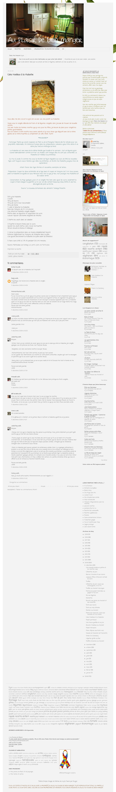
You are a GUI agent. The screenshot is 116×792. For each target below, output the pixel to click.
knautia (46, 760)
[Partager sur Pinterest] (38, 254)
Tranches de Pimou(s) (91, 346)
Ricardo (86, 515)
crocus (10, 758)
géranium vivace (40, 758)
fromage (13, 700)
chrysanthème (32, 756)
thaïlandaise (80, 721)
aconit (20, 753)
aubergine (86, 688)
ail (49, 687)
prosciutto (23, 714)
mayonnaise (79, 705)
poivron (60, 711)
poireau (11, 712)
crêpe (29, 696)
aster (36, 753)
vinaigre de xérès (45, 724)
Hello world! (87, 348)
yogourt (78, 724)
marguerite (57, 705)
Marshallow (21, 688)
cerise (61, 692)
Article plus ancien (72, 486)
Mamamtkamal (16, 292)
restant (105, 251)
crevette (75, 694)
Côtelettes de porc (91, 572)
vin (40, 724)
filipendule (14, 758)
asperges (80, 688)
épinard (11, 726)
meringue (94, 705)
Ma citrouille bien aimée (91, 497)
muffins (37, 707)
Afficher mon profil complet (93, 149)
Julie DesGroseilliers (90, 407)
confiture (24, 694)
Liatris (11, 753)
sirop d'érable (14, 721)
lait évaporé (96, 703)
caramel (48, 692)
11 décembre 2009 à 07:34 (19, 371)
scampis (101, 719)
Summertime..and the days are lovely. (93, 335)
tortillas (11, 724)
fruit (19, 700)
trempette (17, 724)
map (45, 705)
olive (90, 707)
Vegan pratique (89, 524)
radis (98, 714)
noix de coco (67, 707)
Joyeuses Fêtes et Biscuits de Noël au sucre (96, 578)
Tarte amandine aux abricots (92, 389)
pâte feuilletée (42, 714)
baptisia (11, 756)
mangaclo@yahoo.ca (89, 135)
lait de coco (88, 703)
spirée (55, 762)
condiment (18, 694)
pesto (79, 709)
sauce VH (28, 719)
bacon (105, 688)
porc (86, 711)
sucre (53, 721)
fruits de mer (37, 700)
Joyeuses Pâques (89, 285)
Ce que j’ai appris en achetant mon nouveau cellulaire (94, 366)
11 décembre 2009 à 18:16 (19, 467)
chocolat (80, 692)
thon (85, 721)
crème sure (15, 696)
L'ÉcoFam (87, 358)
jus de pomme (60, 703)
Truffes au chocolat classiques (95, 588)
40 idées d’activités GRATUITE (93, 360)
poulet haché (17, 714)
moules (22, 707)
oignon (82, 707)
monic (13, 411)
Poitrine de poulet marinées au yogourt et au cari (95, 592)
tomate (93, 721)
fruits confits (29, 700)
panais (55, 709)
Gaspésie (15, 688)
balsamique (12, 690)
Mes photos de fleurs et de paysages (21, 772)
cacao (24, 692)
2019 (86, 534)
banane (18, 690)
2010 (86, 560)
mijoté (10, 707)
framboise (94, 698)
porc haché (91, 712)
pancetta (65, 709)
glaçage (94, 700)
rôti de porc (95, 717)
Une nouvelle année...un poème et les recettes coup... (96, 568)
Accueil (10, 49)
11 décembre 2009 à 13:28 (19, 405)
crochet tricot (88, 495)
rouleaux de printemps (70, 716)
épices (105, 724)
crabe (70, 694)
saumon (92, 719)
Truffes (88, 581)
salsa (105, 717)
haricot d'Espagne (19, 703)
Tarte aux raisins (91, 605)
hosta (55, 758)
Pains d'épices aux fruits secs (95, 631)
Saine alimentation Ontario (92, 518)
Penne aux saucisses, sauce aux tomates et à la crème (95, 614)
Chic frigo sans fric (90, 493)
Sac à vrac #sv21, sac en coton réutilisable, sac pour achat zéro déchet (40, 59)
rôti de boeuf (80, 717)
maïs (85, 705)
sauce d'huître (55, 719)
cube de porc (44, 696)
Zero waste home (89, 527)
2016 (86, 543)
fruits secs (45, 700)
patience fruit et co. (90, 508)
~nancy (13, 316)
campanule (25, 756)
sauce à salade (80, 719)
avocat (92, 688)
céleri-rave (74, 696)
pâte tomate (50, 714)
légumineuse (27, 705)
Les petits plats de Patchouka (39, 245)
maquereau (51, 705)
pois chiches (19, 711)
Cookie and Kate (89, 439)
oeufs (77, 707)
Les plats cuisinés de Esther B (93, 311)
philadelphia (84, 709)
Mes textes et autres (17, 774)
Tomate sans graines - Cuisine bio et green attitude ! (94, 415)
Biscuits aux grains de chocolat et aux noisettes (96, 601)
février (88, 670)
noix (61, 707)
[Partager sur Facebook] (36, 254)
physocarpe (33, 762)
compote (105, 692)
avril (87, 664)
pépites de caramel (62, 714)
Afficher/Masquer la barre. (67, 773)
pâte (36, 714)
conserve (39, 694)
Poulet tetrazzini (91, 628)
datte (10, 698)
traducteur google (89, 520)
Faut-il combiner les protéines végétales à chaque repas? (93, 409)
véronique (29, 764)
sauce (23, 718)
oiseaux (87, 707)
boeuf (90, 690)
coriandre (50, 694)
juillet (88, 656)
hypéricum (18, 760)
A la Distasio (88, 486)
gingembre (83, 700)
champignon (68, 692)
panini (69, 709)
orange (94, 707)
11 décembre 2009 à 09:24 (19, 388)
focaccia (84, 698)
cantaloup (43, 692)
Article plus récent (13, 486)
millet (14, 707)
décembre (89, 565)
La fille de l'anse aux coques (92, 453)
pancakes (60, 709)
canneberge (36, 692)
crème (87, 694)
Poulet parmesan (91, 620)
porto (96, 711)
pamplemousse (49, 709)
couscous (66, 694)
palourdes (42, 709)
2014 (86, 549)
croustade (81, 694)
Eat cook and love (89, 352)
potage (100, 711)
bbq (31, 689)
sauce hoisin (62, 719)
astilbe (40, 753)
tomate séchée (102, 721)
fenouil (48, 698)
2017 (86, 540)
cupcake (68, 696)
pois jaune (26, 711)
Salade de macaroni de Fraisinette (96, 633)
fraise (88, 698)
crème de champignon (96, 694)
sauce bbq (34, 719)
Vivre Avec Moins (89, 325)
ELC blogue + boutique (91, 364)
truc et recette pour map (92, 522)
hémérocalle (28, 760)
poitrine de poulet (50, 711)
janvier (88, 673)
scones (105, 719)
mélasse (52, 707)
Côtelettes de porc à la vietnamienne (91, 396)
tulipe (16, 764)
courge (55, 694)
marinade (64, 705)
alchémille (25, 753)
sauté (97, 719)
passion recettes (89, 506)
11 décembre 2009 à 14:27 (19, 420)
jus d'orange (40, 703)
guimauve (104, 700)
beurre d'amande (49, 690)
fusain (25, 758)
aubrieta (55, 753)
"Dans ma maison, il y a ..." (95, 122)
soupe (31, 721)
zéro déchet (102, 256)
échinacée (35, 764)
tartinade (70, 721)
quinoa (95, 714)
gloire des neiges (31, 758)
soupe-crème (38, 721)
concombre (12, 694)
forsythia (20, 758)
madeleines (35, 705)
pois (15, 711)
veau (21, 724)
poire (105, 709)
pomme (66, 711)
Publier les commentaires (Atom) (26, 490)
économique (88, 258)
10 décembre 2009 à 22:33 (19, 272)
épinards (16, 726)
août (87, 653)
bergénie (15, 756)
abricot (30, 688)
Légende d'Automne (90, 394)
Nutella (26, 688)
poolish (82, 711)
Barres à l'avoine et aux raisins (95, 574)
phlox (27, 762)
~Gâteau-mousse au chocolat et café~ (93, 375)
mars (88, 667)
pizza (102, 709)
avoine (96, 688)
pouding (105, 712)
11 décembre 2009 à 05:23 (19, 310)
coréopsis (46, 755)
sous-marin (45, 721)
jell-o (35, 703)
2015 (86, 546)
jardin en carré (39, 760)
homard (26, 703)
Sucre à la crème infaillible (96, 298)
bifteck (68, 690)
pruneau (32, 714)
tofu (88, 721)
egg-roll (24, 698)
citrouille (99, 692)
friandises (101, 698)
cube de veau (52, 696)
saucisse (87, 719)
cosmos (54, 756)
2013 (86, 551)
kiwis (71, 703)
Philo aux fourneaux (90, 387)
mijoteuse (103, 705)
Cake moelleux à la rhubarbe (97, 276)
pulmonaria (39, 762)
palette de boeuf (34, 709)
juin (87, 659)
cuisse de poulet (61, 696)
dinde (20, 698)
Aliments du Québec (90, 488)
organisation (86, 246)
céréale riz (85, 696)
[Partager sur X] (35, 254)
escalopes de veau (36, 698)
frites (105, 698)
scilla (51, 762)
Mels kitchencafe (89, 500)
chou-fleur (90, 692)
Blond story (87, 490)
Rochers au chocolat (92, 610)
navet (57, 707)
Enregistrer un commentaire (18, 482)
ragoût (101, 714)
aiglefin (46, 688)
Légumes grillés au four (93, 638)
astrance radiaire (48, 753)
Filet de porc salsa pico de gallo (93, 448)
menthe (89, 705)
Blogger (75, 781)
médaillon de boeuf (45, 707)
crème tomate (23, 696)
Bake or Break (88, 317)
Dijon (11, 687)
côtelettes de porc (101, 696)
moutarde (27, 707)
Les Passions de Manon (16, 737)
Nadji (13, 278)
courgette (60, 694)
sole (27, 721)
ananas (59, 688)
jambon (31, 703)
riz (64, 717)
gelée (77, 700)
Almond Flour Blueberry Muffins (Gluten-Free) (93, 442)
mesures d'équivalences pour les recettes (94, 503)
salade (101, 716)
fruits (23, 700)
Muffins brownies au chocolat (95, 641)
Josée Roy (14, 337)
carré (58, 692)
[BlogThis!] (33, 254)
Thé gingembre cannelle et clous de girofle (94, 426)
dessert (15, 698)
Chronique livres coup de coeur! (93, 354)
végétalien (100, 253)
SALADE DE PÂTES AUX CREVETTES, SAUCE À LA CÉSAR (93, 455)
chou (85, 692)
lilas (50, 760)
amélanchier (31, 753)
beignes (36, 690)
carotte (54, 692)
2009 (86, 563)
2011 (86, 557)
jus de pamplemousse (50, 703)
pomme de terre (74, 712)
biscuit (72, 689)
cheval (75, 692)
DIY (63, 49)
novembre (89, 645)
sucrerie (57, 721)
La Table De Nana (89, 332)
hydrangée (12, 760)
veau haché (27, 724)
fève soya (54, 700)
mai (87, 662)
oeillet (72, 707)
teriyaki (75, 721)
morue (17, 707)
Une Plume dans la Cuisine (92, 424)
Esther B (14, 267)
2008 (86, 676)
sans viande (18, 719)
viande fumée (34, 724)
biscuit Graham (80, 690)
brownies (20, 692)
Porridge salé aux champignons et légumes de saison (94, 418)
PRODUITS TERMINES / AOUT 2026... (93, 434)
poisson (41, 712)
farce (44, 698)
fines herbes (68, 698)
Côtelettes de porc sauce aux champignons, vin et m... (95, 585)
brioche (11, 692)
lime (101, 703)
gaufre (74, 700)
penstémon (22, 762)
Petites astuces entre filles (92, 432)
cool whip (44, 694)
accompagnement (37, 688)
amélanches (54, 688)
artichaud (70, 688)
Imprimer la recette (14, 249)
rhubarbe (20, 256)
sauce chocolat (48, 719)
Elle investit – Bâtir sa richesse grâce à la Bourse (93, 327)
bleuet (87, 690)
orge (106, 707)
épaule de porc (98, 724)
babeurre (101, 688)
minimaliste (102, 244)
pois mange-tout (33, 711)
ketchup (67, 703)
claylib (64, 781)
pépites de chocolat (74, 714)
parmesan (74, 709)
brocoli (15, 692)
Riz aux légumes (91, 595)
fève (50, 700)
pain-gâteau (25, 709)
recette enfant (95, 249)
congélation (88, 243)
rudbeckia (46, 762)
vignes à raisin (22, 764)
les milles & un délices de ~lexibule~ (92, 372)
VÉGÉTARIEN (27, 49)
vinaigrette (54, 724)
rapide (104, 246)
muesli (31, 707)
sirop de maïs (22, 721)
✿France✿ (14, 394)
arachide (64, 688)
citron (95, 692)
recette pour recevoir (90, 251)
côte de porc (92, 696)
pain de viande (17, 709)
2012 (86, 554)
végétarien (88, 255)
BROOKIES (87, 342)
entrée (29, 698)
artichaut (75, 688)
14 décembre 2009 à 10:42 (19, 478)
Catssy (13, 473)
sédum (11, 764)
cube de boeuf (35, 696)
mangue (40, 705)
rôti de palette (88, 717)
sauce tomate (71, 719)
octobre (88, 647)
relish (46, 716)
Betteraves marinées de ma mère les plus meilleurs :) (98, 268)
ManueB (13, 377)
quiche (91, 714)
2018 (86, 537)
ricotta (61, 717)
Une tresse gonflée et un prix (95, 623)
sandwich (12, 719)
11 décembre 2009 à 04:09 (19, 285)
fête (59, 700)
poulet (11, 714)
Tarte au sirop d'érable (93, 608)
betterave (41, 690)
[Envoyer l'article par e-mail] (28, 254)
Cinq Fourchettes (89, 401)
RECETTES (18, 49)
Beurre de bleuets (89, 312)
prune (28, 714)
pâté (55, 714)
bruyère (20, 756)
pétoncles (83, 714)
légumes (17, 705)
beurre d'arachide (60, 690)
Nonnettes (89, 598)
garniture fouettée (66, 700)
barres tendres (25, 690)
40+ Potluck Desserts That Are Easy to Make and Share (93, 319)
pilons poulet (91, 709)
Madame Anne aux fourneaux (93, 447)
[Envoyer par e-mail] (31, 254)
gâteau (15, 256)
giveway (89, 700)
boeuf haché (97, 689)
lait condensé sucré (79, 703)
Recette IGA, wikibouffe (91, 511)
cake (31, 692)
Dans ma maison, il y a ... (17, 56)
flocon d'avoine (76, 698)
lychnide (54, 760)
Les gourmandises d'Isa (91, 340)
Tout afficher (104, 380)
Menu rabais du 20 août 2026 (93, 403)
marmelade (71, 705)
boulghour (104, 690)
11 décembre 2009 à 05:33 (19, 331)
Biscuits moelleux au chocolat (95, 625)
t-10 (88, 253)
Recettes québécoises (90, 513)
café (27, 692)
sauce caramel (40, 719)
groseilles (99, 700)
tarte (65, 721)
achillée (15, 753)
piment (98, 709)
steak (50, 721)
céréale (80, 696)
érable (20, 726)
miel (98, 705)
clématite (39, 756)
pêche (87, 714)
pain (94, 246)
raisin (105, 714)
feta (52, 698)
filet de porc (58, 698)
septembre (89, 650)
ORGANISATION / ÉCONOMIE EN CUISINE (46, 49)
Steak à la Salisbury (97, 288)
